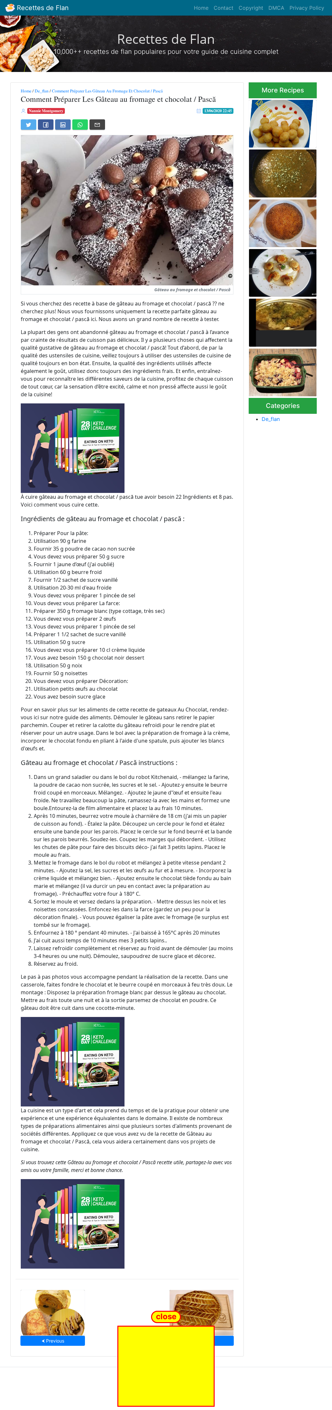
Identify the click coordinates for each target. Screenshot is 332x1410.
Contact (223, 8)
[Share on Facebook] (45, 124)
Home (201, 8)
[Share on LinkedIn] (63, 124)
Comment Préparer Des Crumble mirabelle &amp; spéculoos (282, 221)
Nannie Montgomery (46, 111)
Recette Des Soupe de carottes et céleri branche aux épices (281, 171)
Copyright (251, 8)
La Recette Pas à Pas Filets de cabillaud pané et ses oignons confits (279, 320)
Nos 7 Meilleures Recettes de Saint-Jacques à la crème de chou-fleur (281, 271)
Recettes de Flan (42, 8)
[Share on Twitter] (28, 124)
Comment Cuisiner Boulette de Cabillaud (280, 121)
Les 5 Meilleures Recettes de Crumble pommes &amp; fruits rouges (280, 370)
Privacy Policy (307, 8)
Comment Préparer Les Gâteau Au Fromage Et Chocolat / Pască (107, 91)
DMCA (276, 8)
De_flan (42, 91)
